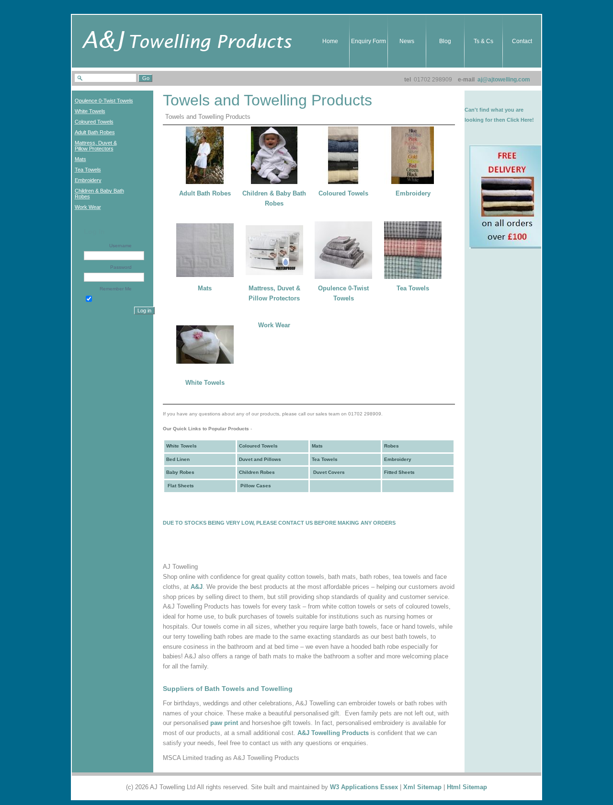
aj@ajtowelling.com (503, 79)
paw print (224, 722)
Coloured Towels (343, 193)
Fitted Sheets (399, 472)
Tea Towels (413, 288)
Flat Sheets (180, 485)
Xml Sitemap (422, 787)
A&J (197, 586)
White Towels (205, 382)
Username (120, 245)
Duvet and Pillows (260, 459)
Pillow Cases (255, 485)
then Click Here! (514, 120)
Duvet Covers (328, 472)
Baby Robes (180, 472)
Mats (205, 288)
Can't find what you (489, 110)
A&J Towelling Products (333, 732)
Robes (391, 445)
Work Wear (274, 325)
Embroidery (413, 193)
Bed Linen (178, 459)
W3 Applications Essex (364, 787)
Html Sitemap (467, 787)
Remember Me (116, 288)
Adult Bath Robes (205, 193)
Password (121, 267)
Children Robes (257, 472)
